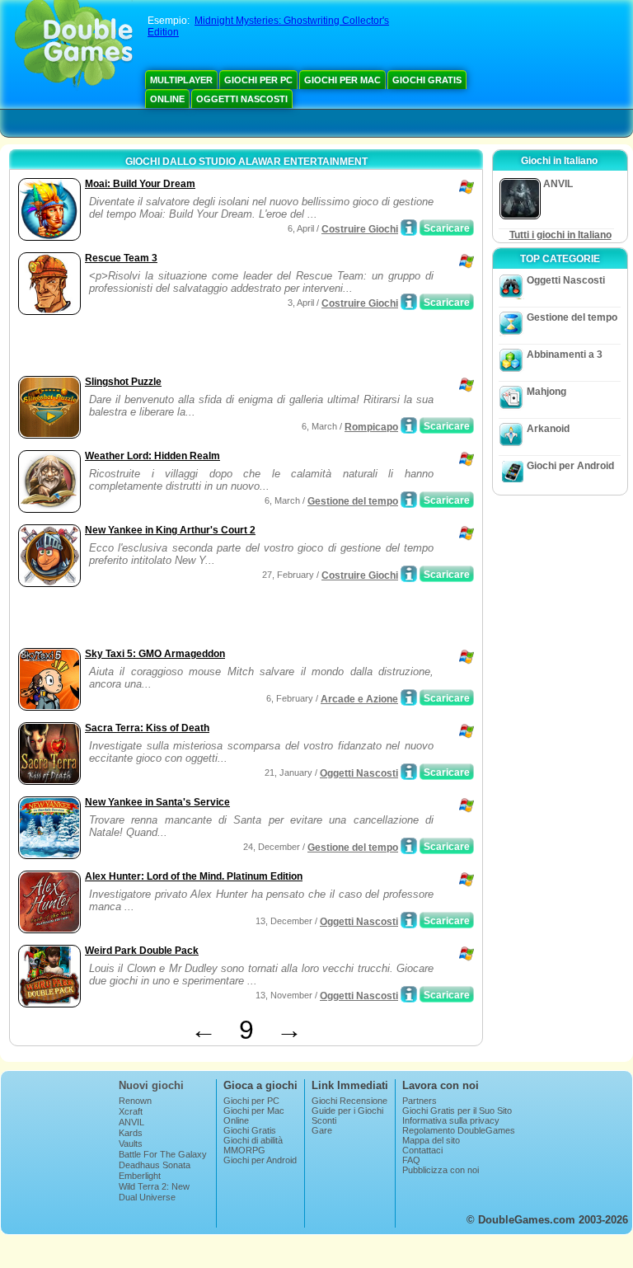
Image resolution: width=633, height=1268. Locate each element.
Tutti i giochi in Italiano (560, 235)
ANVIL (131, 1122)
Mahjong (546, 391)
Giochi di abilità (253, 1140)
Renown (135, 1101)
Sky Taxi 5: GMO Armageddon (155, 654)
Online (167, 99)
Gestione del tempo (352, 501)
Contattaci (422, 1150)
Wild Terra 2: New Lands (154, 1191)
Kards (131, 1133)
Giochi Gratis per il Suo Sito (457, 1110)
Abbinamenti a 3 (565, 354)
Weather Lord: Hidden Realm (152, 456)
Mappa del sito (431, 1140)
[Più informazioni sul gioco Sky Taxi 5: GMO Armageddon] (409, 697)
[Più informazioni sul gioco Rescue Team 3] (409, 302)
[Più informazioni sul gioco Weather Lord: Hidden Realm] (409, 499)
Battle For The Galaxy (163, 1154)
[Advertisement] (207, 347)
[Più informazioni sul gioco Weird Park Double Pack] (409, 994)
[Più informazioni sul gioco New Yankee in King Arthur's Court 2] (409, 574)
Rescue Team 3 (121, 258)
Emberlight (140, 1176)
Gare (322, 1130)
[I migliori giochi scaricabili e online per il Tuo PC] (74, 45)
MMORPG (244, 1150)
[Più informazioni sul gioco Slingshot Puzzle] (409, 425)
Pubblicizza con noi (440, 1170)
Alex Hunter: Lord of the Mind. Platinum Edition (193, 876)
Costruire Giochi (359, 229)
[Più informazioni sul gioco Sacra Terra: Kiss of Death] (409, 771)
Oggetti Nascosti (242, 99)
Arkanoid (548, 428)
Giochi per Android (570, 466)
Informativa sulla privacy (450, 1120)
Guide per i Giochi (347, 1110)
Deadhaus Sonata (154, 1165)
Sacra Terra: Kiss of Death (147, 728)
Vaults (131, 1143)
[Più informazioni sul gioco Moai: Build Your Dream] (409, 227)
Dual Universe (147, 1197)
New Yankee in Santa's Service (157, 802)
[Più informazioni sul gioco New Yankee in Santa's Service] (409, 846)
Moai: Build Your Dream (140, 184)
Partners (419, 1101)
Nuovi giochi (151, 1085)
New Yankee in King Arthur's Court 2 (170, 530)
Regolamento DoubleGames (458, 1130)
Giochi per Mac (342, 80)
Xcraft (131, 1111)
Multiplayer (181, 80)
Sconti (324, 1120)
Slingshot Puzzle (123, 381)
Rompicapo (371, 427)
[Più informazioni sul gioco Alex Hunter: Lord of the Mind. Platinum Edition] (409, 920)
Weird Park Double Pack (142, 950)
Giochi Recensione (349, 1101)
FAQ (411, 1160)
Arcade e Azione (359, 699)
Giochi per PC (258, 80)
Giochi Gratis (427, 80)
